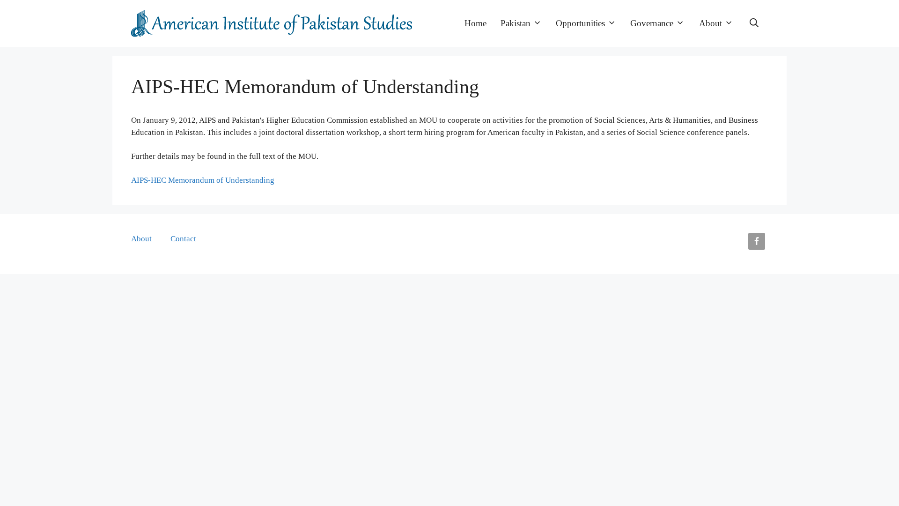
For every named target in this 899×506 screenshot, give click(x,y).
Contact (183, 238)
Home (475, 23)
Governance (651, 23)
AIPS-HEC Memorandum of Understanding (202, 180)
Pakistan (516, 23)
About (710, 23)
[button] (754, 23)
